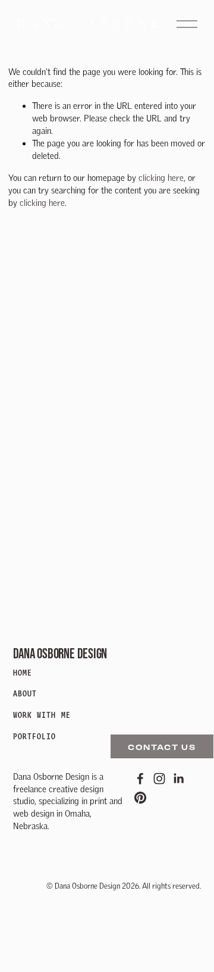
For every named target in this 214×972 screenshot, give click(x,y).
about (25, 694)
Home (22, 673)
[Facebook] (140, 779)
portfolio (34, 737)
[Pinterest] (140, 798)
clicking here (161, 178)
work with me (42, 715)
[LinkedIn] (178, 779)
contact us (162, 747)
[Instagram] (159, 779)
